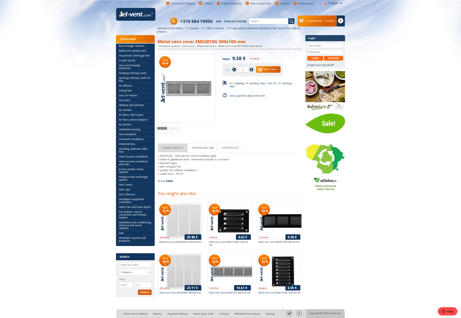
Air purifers (125, 124)
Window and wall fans (131, 105)
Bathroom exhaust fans (133, 50)
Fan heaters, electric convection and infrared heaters (132, 214)
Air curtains (125, 110)
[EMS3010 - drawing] (174, 128)
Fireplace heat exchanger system (133, 178)
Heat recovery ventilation (133, 156)
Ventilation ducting (129, 129)
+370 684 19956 (196, 21)
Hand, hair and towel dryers (135, 207)
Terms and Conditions (183, 3)
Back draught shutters (132, 46)
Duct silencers (127, 194)
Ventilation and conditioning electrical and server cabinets (135, 225)
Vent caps (124, 189)
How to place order (261, 3)
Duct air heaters (128, 95)
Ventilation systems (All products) (132, 239)
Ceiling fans (125, 90)
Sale (121, 233)
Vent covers (126, 184)
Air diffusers (126, 85)
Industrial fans (127, 144)
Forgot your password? (320, 65)
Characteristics (173, 147)
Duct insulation (127, 134)
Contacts (285, 3)
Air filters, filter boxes (131, 114)
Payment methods (232, 3)
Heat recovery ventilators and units (133, 163)
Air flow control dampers (133, 119)
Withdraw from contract (247, 313)
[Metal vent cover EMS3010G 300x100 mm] (187, 89)
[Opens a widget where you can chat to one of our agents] (447, 311)
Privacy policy (306, 3)
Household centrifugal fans (134, 55)
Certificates (230, 147)
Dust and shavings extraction (129, 67)
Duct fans (124, 100)
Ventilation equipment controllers (131, 200)
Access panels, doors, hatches (131, 170)
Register (333, 58)
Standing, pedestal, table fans (133, 150)
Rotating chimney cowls (133, 73)
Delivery (208, 3)
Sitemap (270, 313)
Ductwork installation (131, 139)
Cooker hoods (127, 60)
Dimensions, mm (203, 147)
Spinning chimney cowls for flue (135, 79)
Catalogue (128, 39)
